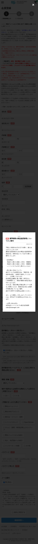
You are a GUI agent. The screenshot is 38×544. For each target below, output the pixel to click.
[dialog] (19, 272)
